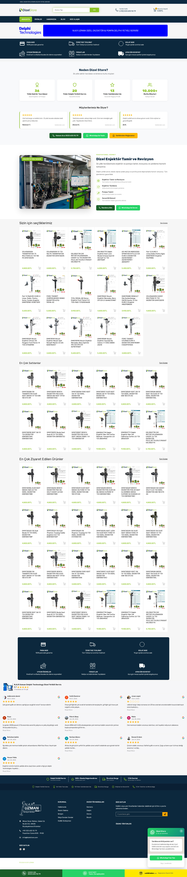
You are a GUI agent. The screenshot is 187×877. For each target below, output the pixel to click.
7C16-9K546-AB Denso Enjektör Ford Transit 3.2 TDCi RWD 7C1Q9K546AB (80, 300)
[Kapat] (181, 831)
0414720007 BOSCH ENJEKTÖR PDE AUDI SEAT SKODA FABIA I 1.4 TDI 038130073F (80, 435)
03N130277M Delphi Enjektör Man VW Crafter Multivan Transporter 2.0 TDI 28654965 (105, 436)
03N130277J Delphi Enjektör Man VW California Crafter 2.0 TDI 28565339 (130, 435)
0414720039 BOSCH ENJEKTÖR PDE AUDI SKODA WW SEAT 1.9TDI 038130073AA (55, 395)
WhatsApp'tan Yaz (167, 858)
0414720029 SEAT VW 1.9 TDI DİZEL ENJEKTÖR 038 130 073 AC (130, 394)
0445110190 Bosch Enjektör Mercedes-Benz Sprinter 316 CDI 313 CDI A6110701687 (81, 344)
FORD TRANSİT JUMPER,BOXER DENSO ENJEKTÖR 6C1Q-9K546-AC (56, 299)
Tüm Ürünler (164, 223)
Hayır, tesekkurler (166, 863)
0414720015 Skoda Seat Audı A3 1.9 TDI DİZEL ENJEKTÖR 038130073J (56, 434)
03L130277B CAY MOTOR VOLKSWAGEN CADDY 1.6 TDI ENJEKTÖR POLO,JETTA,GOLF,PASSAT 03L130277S (81, 258)
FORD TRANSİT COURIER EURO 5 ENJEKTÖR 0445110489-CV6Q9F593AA (131, 342)
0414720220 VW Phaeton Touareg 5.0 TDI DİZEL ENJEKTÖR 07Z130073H (81, 534)
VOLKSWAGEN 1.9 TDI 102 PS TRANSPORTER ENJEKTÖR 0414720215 (55, 254)
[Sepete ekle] (39, 268)
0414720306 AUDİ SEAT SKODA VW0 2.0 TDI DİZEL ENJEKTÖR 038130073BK (31, 491)
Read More (69, 710)
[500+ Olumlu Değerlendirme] (84, 779)
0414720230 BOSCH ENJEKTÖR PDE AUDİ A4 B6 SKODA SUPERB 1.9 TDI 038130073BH (106, 491)
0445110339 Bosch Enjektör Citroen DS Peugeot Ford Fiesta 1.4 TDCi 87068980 (31, 342)
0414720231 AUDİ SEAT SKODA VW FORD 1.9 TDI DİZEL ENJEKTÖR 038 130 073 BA (81, 491)
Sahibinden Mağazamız (125, 136)
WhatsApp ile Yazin (97, 136)
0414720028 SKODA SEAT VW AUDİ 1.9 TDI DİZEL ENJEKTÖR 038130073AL (154, 395)
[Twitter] (24, 849)
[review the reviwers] (59, 698)
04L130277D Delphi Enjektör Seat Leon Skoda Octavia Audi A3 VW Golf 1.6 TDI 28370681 (105, 256)
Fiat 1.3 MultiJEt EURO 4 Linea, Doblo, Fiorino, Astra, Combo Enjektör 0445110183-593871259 (31, 299)
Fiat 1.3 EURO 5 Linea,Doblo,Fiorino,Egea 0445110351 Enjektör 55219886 (155, 255)
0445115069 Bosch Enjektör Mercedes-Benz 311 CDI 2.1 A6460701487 (106, 298)
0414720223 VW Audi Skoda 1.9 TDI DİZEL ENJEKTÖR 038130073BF (30, 534)
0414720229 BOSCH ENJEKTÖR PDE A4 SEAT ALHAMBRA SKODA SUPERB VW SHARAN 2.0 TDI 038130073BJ (130, 492)
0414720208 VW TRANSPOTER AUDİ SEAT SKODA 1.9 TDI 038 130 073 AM (31, 395)
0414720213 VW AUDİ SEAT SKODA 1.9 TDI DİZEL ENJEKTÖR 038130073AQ (154, 534)
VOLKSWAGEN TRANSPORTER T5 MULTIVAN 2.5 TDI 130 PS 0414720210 (30, 255)
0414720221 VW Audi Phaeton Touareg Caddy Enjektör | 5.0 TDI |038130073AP (56, 534)
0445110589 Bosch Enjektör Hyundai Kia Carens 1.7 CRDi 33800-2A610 (106, 342)
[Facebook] (20, 849)
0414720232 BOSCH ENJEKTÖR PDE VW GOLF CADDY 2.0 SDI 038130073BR (55, 491)
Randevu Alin (107, 208)
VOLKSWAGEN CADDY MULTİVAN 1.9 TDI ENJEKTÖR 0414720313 (155, 298)
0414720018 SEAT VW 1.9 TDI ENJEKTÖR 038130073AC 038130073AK (31, 435)
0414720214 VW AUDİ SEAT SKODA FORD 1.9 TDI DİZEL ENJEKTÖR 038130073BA (129, 534)
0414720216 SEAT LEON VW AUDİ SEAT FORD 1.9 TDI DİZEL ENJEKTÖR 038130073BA (106, 534)
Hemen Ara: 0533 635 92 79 (67, 136)
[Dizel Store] (28, 10)
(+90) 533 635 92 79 (127, 11)
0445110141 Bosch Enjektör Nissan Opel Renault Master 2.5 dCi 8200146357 (55, 342)
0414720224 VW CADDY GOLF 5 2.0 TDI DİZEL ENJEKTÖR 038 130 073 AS (155, 491)
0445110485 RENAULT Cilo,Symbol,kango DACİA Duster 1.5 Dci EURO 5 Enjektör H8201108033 (130, 300)
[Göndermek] (165, 814)
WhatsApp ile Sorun (129, 208)
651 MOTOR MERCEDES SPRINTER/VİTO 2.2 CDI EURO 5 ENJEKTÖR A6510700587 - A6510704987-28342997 (131, 257)
